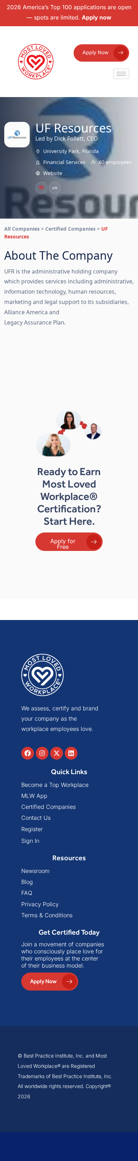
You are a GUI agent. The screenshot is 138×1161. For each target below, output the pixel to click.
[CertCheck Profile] (41, 188)
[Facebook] (27, 753)
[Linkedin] (71, 753)
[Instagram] (42, 753)
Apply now (96, 17)
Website (52, 173)
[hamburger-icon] (121, 74)
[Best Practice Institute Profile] (55, 188)
